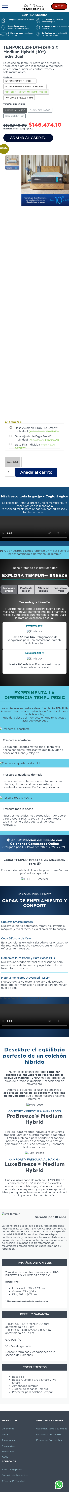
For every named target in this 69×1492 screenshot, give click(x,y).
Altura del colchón (43, 589)
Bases (5, 1434)
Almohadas (8, 1440)
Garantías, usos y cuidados (51, 1428)
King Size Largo (14, 116)
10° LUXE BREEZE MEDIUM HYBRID (26, 92)
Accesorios (8, 1446)
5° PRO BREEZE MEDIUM (19, 81)
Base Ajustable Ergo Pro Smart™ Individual (37, 429)
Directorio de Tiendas (48, 1434)
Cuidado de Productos (15, 1475)
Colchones (8, 1428)
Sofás (5, 1457)
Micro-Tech (8, 1451)
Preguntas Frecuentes (49, 1440)
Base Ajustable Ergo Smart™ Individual (37, 438)
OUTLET (59, 6)
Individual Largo (15, 110)
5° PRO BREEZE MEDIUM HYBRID (25, 86)
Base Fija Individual (35, 446)
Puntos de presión (26, 589)
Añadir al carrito (28, 138)
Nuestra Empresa (12, 1469)
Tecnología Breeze (9, 589)
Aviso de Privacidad (13, 1481)
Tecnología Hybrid (60, 589)
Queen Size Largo (40, 110)
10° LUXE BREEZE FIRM (19, 97)
